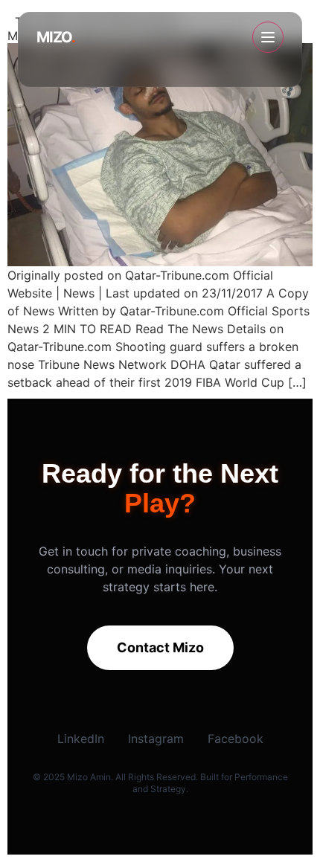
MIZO (55, 37)
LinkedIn (80, 738)
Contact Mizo (160, 647)
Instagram (156, 738)
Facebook (235, 738)
